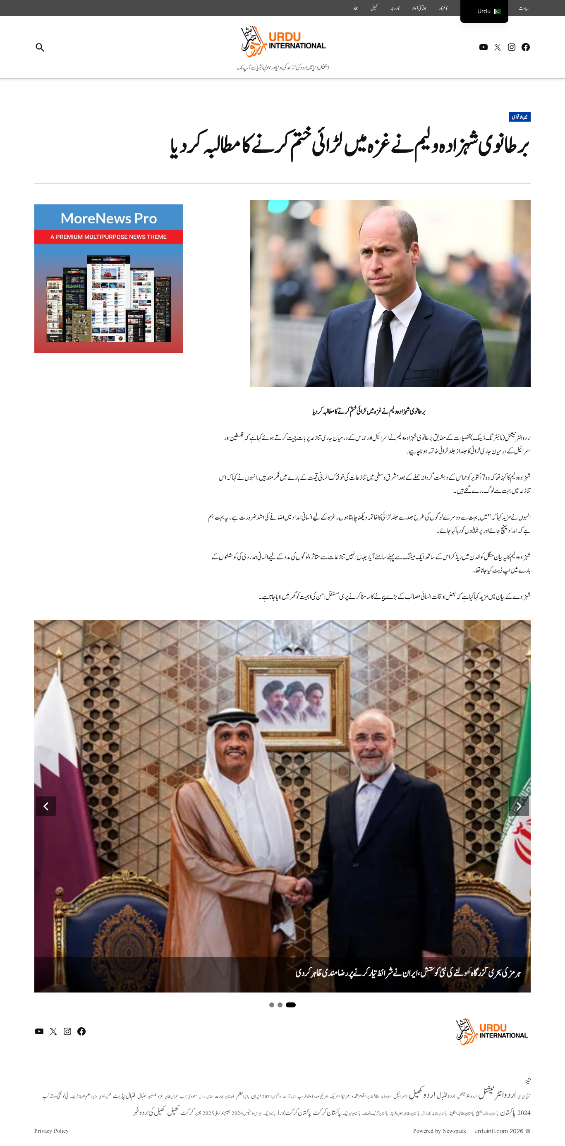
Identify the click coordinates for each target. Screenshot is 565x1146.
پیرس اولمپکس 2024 (247, 1113)
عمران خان (171, 1096)
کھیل (374, 8)
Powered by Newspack (439, 1131)
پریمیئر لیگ (269, 1113)
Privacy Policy (51, 1131)
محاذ (355, 8)
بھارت (219, 1096)
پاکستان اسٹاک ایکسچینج (487, 1114)
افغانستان (373, 1096)
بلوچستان (230, 1097)
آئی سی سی (524, 1096)
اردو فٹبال (446, 1096)
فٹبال (141, 1096)
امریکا (345, 1096)
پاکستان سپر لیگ (351, 1113)
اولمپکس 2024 (271, 1096)
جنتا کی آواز (419, 8)
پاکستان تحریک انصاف (375, 1113)
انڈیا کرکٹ (289, 1096)
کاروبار (395, 8)
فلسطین (152, 1096)
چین (198, 1113)
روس (202, 1096)
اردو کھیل (422, 1095)
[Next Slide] (519, 806)
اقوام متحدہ (359, 1096)
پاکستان (508, 1112)
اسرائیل (400, 1096)
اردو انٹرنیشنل (497, 1094)
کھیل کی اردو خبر (148, 1112)
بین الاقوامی (520, 117)
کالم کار (443, 8)
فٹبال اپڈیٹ (124, 1096)
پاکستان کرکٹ (327, 1113)
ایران (256, 1096)
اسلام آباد (386, 1096)
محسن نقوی (105, 1096)
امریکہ (335, 1096)
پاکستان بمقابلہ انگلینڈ (461, 1113)
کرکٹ (187, 1113)
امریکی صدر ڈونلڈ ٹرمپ (312, 1096)
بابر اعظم (242, 1096)
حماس (209, 1096)
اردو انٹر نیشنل (466, 1096)
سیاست (524, 8)
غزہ (160, 1096)
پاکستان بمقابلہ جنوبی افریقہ (405, 1113)
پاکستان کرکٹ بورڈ (294, 1113)
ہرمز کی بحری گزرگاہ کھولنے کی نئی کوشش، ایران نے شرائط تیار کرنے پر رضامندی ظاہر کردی (408, 973)
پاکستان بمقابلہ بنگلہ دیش (434, 1113)
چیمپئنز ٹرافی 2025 (216, 1113)
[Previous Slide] (46, 806)
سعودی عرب (188, 1096)
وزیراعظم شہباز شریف (83, 1096)
